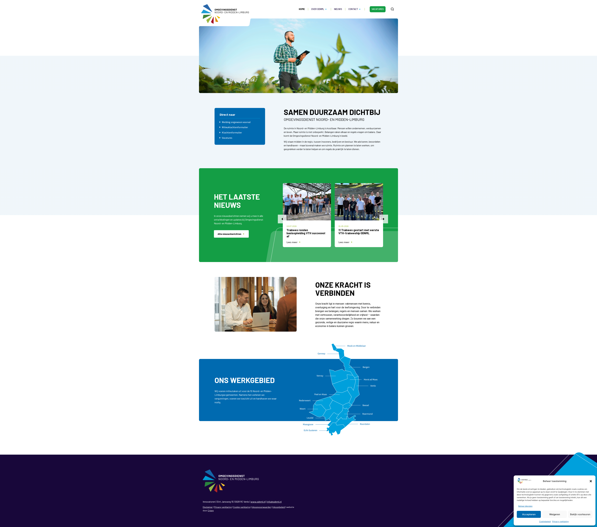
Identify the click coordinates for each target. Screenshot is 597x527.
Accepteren (529, 514)
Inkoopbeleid (279, 507)
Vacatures (378, 9)
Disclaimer (208, 507)
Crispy (211, 510)
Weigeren (554, 514)
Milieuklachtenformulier (235, 127)
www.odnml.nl (258, 501)
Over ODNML (317, 9)
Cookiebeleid (545, 521)
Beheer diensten (525, 506)
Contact (353, 9)
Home (302, 9)
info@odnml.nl (274, 501)
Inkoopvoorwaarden (261, 507)
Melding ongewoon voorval (236, 122)
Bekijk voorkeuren (580, 514)
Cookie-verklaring (241, 507)
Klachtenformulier (232, 132)
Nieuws (338, 9)
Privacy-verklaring (560, 521)
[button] (590, 481)
